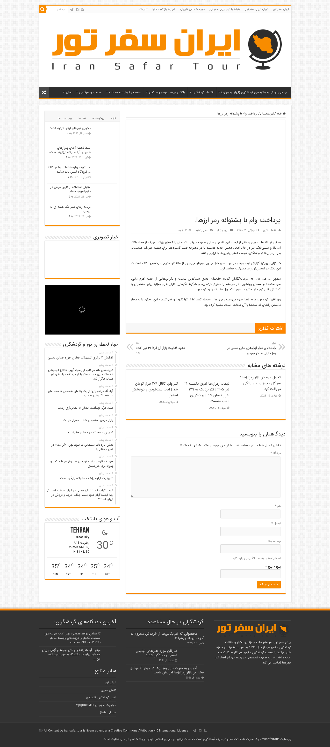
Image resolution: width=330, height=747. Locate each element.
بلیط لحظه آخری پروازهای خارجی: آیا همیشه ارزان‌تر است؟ (70, 150)
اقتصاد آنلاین (270, 230)
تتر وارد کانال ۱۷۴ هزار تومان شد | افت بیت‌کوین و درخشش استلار (155, 389)
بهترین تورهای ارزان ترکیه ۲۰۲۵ (70, 128)
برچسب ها (65, 118)
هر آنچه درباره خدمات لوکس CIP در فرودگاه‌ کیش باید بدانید (69, 169)
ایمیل (276, 523)
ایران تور (110, 682)
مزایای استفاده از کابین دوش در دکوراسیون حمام (70, 189)
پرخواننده (98, 118)
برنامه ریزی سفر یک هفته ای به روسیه (70, 209)
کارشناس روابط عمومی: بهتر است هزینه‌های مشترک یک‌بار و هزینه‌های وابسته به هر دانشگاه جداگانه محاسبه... (72, 638)
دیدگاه (275, 453)
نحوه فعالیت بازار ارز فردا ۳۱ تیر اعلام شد (160, 348)
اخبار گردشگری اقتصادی (101, 697)
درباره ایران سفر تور (256, 9)
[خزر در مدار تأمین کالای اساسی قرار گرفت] (82, 266)
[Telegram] (72, 9)
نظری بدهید (201, 230)
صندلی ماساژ (108, 712)
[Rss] (82, 9)
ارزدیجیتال (267, 113)
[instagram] (78, 9)
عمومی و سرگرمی (90, 92)
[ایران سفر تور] (165, 49)
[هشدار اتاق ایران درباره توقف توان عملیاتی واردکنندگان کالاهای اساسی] (105, 251)
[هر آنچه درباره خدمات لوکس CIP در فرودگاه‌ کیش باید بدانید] (105, 173)
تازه (113, 118)
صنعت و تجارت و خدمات (125, 92)
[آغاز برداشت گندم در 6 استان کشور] (58, 261)
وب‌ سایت (274, 540)
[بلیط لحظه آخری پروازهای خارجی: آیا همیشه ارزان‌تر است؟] (105, 154)
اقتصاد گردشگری (203, 92)
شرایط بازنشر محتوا (163, 9)
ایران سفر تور (281, 9)
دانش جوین (108, 690)
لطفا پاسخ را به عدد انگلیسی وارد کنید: (256, 558)
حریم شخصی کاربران (192, 9)
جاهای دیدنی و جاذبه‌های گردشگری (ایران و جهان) (254, 92)
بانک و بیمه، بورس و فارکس (167, 92)
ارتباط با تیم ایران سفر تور (225, 9)
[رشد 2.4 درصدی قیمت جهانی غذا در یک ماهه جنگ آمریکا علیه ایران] (82, 270)
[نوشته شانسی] (44, 92)
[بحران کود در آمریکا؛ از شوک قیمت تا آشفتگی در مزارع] (58, 266)
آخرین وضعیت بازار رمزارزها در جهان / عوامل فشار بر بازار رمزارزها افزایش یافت (167, 670)
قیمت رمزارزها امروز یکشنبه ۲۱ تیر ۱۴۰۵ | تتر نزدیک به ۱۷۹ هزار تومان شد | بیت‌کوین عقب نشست (207, 392)
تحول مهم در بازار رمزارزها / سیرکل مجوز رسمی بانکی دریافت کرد (260, 383)
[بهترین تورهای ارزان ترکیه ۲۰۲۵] (105, 134)
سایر (69, 92)
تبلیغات (143, 9)
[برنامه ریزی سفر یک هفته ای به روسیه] (105, 213)
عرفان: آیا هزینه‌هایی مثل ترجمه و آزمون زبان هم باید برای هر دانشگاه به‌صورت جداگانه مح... (71, 654)
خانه (279, 113)
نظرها (82, 118)
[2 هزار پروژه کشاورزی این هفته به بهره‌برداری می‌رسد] (105, 267)
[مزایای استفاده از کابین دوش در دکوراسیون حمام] (105, 193)
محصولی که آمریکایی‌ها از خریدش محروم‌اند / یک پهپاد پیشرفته (167, 636)
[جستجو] (42, 9)
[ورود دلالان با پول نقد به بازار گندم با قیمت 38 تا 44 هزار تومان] (82, 251)
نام (278, 506)
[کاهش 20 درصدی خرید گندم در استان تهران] (58, 251)
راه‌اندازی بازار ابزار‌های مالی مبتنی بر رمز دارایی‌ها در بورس (251, 348)
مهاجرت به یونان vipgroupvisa (96, 705)
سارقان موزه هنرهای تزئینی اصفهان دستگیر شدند (156, 653)
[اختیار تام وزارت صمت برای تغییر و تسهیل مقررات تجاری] (82, 261)
